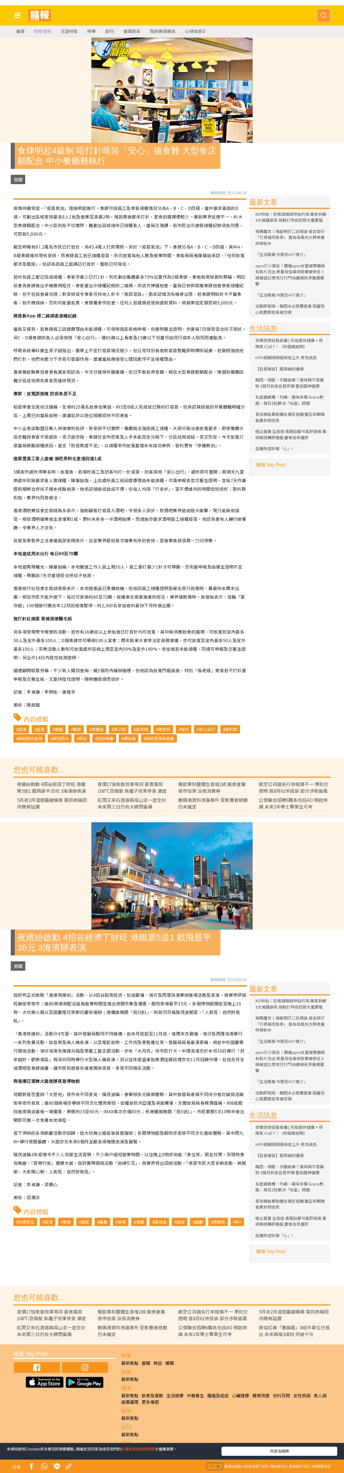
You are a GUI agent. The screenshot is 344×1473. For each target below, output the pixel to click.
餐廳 (59, 729)
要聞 (146, 1363)
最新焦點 (129, 1363)
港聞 (18, 179)
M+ (238, 1222)
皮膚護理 (129, 1402)
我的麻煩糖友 (163, 31)
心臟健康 (240, 1395)
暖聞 (169, 1363)
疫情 (22, 729)
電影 (85, 1222)
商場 (122, 1222)
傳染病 (130, 738)
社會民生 (26, 1222)
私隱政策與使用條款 (138, 1449)
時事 (91, 31)
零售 (67, 1222)
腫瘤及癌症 (218, 1395)
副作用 (142, 729)
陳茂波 (160, 1222)
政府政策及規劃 (160, 738)
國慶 (199, 1222)
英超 (181, 1222)
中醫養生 (195, 1395)
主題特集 (69, 31)
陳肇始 (97, 729)
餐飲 (77, 729)
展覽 (103, 1222)
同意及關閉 (279, 1451)
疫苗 (41, 729)
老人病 (320, 1395)
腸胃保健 (261, 1395)
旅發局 (219, 1222)
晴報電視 (42, 31)
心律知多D (195, 31)
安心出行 (207, 729)
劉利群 (231, 729)
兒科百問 (281, 1395)
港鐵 (140, 1222)
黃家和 (164, 729)
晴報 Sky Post (271, 464)
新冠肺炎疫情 (30, 738)
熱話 (157, 1363)
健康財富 (132, 31)
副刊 (109, 31)
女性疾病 (301, 1395)
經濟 (49, 1222)
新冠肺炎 (61, 738)
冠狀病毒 (105, 738)
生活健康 (175, 1395)
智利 (185, 729)
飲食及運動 (152, 1395)
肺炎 (83, 738)
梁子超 (120, 729)
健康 (20, 31)
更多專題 (150, 1402)
